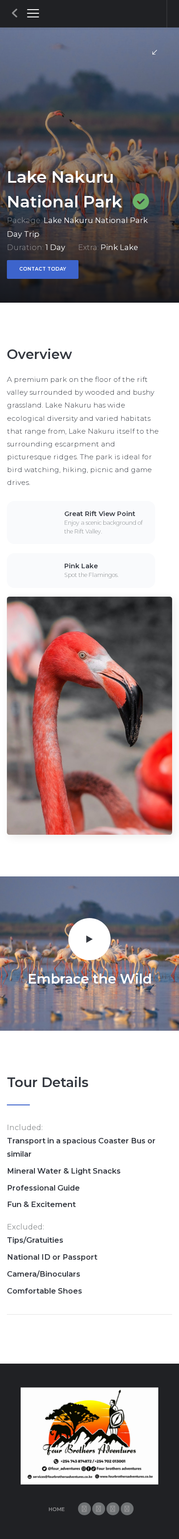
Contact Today (42, 269)
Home (57, 1509)
